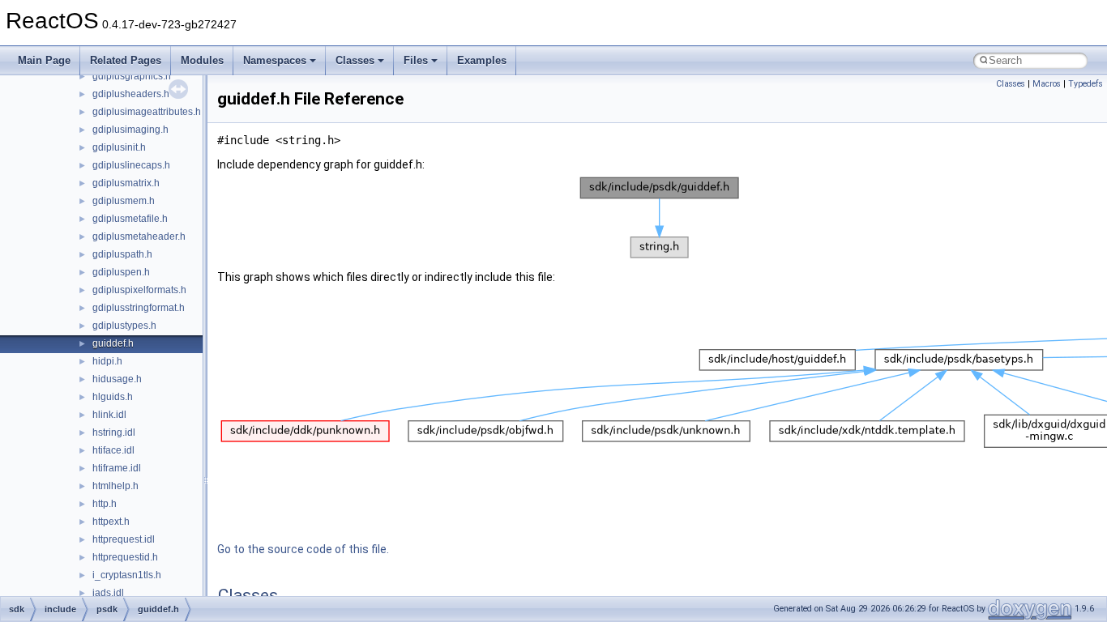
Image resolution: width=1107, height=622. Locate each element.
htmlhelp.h (115, 486)
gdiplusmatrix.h (126, 183)
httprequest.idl (123, 539)
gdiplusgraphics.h (131, 76)
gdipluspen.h (121, 272)
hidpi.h (107, 361)
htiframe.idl (116, 468)
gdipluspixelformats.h (139, 290)
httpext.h (111, 521)
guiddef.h (113, 343)
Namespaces (274, 60)
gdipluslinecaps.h (131, 165)
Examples (481, 60)
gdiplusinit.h (119, 147)
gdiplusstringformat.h (138, 307)
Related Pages (125, 60)
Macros (1046, 84)
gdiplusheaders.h (130, 94)
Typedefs (1085, 84)
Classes (355, 60)
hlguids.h (112, 397)
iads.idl (108, 593)
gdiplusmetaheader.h (139, 236)
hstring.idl (113, 432)
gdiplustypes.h (124, 325)
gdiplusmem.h (123, 201)
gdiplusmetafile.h (130, 218)
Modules (202, 60)
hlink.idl (109, 414)
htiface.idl (113, 450)
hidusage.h (117, 379)
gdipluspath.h (122, 254)
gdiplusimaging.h (130, 129)
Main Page (44, 60)
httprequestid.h (125, 557)
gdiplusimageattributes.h (146, 111)
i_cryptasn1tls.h (126, 575)
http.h (104, 503)
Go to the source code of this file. (303, 549)
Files (416, 60)
